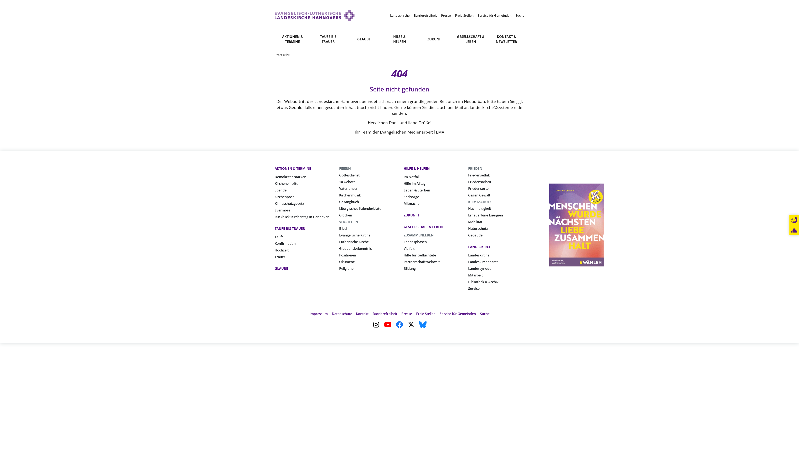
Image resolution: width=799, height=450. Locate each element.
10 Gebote (347, 182)
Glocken (345, 215)
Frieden (475, 168)
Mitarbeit (475, 275)
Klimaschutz (479, 202)
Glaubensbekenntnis (355, 248)
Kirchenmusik (350, 195)
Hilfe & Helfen (399, 39)
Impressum (319, 313)
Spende (281, 190)
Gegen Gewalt (479, 195)
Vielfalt (409, 248)
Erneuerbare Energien (485, 215)
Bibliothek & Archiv (483, 282)
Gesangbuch (349, 202)
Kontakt (362, 313)
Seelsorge (411, 197)
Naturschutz (478, 228)
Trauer (280, 257)
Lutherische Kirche (354, 242)
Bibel (343, 228)
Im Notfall (411, 177)
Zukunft (435, 39)
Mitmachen (413, 203)
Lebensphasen (415, 242)
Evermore (282, 210)
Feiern (345, 168)
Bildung (410, 268)
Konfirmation (285, 243)
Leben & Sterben (417, 190)
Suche (485, 313)
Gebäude (475, 235)
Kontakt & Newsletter (506, 39)
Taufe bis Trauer (328, 39)
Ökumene (347, 262)
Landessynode (479, 268)
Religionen (347, 268)
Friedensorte (478, 188)
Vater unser (348, 188)
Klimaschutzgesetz (289, 203)
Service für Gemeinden (458, 313)
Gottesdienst (349, 175)
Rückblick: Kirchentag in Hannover (302, 217)
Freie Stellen (425, 313)
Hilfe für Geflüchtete (420, 255)
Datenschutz (342, 313)
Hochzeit (282, 250)
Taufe (279, 237)
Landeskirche (480, 247)
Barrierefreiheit (385, 313)
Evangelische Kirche (354, 235)
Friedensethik (479, 175)
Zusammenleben (419, 235)
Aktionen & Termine (292, 39)
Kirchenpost (284, 197)
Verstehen (348, 222)
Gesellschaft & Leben (471, 39)
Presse (406, 313)
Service (474, 288)
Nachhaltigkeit (479, 208)
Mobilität (475, 222)
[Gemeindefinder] (794, 230)
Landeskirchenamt (483, 262)
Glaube (364, 39)
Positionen (347, 255)
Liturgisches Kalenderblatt (360, 208)
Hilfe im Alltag (415, 183)
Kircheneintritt (286, 183)
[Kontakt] (794, 220)
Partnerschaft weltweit (422, 262)
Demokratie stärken (290, 177)
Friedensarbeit (479, 182)
